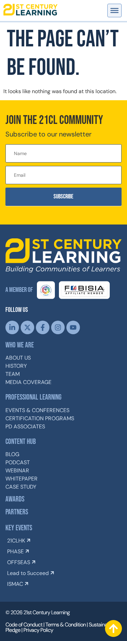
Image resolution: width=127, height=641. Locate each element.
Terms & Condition (65, 624)
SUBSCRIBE (63, 196)
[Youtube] (73, 327)
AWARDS (14, 499)
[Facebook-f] (42, 327)
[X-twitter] (27, 327)
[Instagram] (58, 327)
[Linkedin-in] (12, 327)
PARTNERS (16, 512)
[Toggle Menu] (114, 11)
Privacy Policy (38, 630)
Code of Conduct (23, 624)
